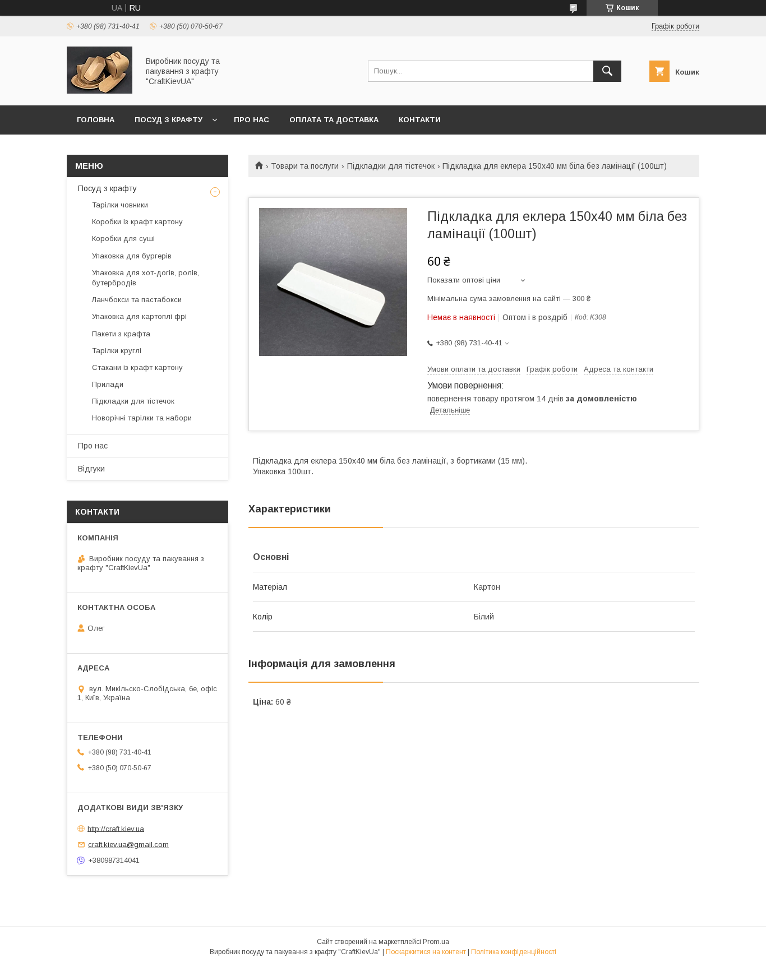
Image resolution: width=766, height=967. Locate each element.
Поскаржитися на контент (426, 952)
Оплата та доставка (334, 119)
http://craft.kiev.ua (115, 828)
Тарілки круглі (116, 350)
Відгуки (91, 468)
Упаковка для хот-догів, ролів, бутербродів (145, 278)
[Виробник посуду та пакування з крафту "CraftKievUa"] (99, 90)
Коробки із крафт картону (137, 222)
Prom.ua (436, 942)
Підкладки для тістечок (391, 165)
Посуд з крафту (168, 119)
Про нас (251, 119)
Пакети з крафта (121, 334)
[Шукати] (607, 71)
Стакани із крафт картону (137, 367)
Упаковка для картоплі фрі (139, 316)
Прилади (107, 384)
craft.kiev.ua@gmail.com (128, 844)
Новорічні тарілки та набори (142, 418)
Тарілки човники (120, 205)
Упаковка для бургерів (132, 256)
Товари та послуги (305, 165)
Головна (95, 119)
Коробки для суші (123, 238)
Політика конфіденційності (513, 952)
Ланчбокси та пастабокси (137, 299)
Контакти (420, 119)
